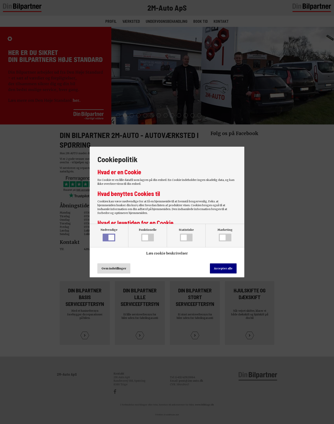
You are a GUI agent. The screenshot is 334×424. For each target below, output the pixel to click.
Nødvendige (109, 230)
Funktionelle (148, 230)
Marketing (225, 230)
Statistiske (186, 230)
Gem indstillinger (113, 268)
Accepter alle (223, 268)
